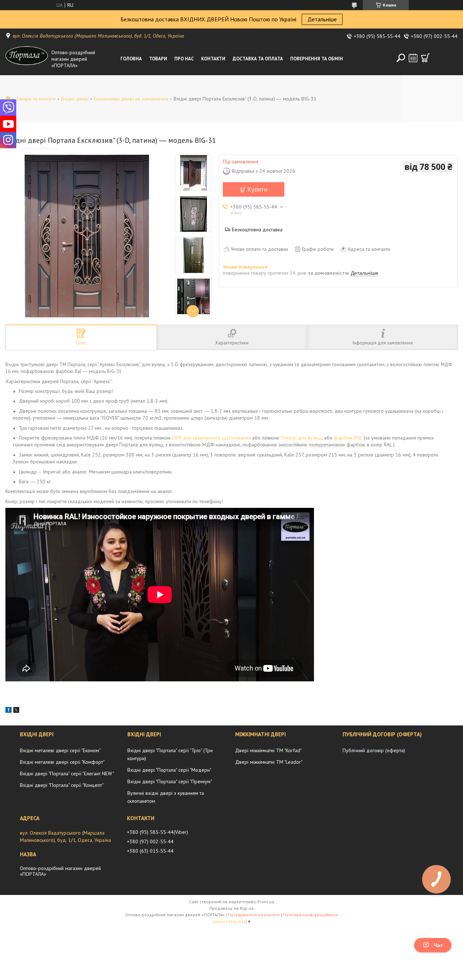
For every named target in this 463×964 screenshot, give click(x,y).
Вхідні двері (75, 99)
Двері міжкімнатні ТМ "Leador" (268, 762)
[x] (16, 711)
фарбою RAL (348, 437)
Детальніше (322, 19)
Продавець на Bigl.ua (231, 908)
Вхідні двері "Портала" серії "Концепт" (61, 785)
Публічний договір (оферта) (374, 750)
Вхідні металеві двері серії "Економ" (60, 750)
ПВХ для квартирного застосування (211, 437)
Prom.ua (266, 901)
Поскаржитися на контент (254, 914)
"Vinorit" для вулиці (301, 437)
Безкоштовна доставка (257, 229)
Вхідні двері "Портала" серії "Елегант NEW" (67, 773)
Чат (438, 945)
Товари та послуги (36, 99)
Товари (158, 59)
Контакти (213, 59)
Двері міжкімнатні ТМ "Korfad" (268, 750)
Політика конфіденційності (310, 914)
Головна (131, 59)
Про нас (184, 59)
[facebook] (8, 711)
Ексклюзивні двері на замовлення (131, 99)
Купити (257, 189)
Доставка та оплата (258, 59)
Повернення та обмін (316, 59)
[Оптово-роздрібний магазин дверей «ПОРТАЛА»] (26, 59)
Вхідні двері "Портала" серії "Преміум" (169, 781)
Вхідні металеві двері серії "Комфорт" (62, 762)
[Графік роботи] (413, 57)
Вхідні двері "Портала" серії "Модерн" (169, 770)
